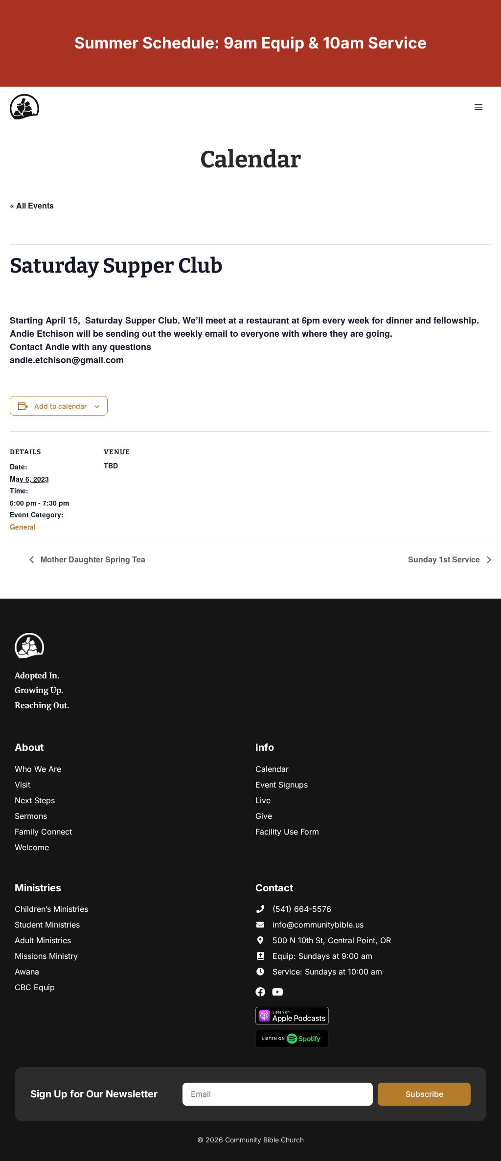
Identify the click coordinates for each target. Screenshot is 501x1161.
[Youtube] (277, 992)
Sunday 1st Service (445, 559)
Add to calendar (60, 406)
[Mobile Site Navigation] (478, 106)
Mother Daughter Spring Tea (92, 559)
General (23, 527)
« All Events (32, 205)
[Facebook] (260, 992)
